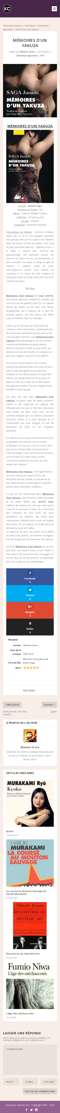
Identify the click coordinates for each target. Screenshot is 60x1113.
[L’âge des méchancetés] (30, 985)
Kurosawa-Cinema (12, 25)
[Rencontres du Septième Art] (30, 925)
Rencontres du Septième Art (23, 953)
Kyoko (10, 831)
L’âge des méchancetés (20, 1013)
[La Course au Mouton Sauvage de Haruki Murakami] (30, 863)
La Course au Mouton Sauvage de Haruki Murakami (26, 892)
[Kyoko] (30, 803)
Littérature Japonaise (27, 55)
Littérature (29, 25)
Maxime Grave (27, 51)
